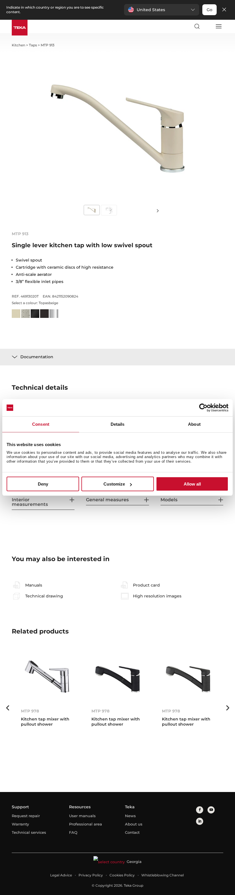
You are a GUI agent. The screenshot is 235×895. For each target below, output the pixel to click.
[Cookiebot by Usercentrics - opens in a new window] (203, 407)
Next (157, 210)
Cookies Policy (122, 875)
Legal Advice (61, 875)
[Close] (224, 10)
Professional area (85, 824)
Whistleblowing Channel (162, 875)
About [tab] (194, 424)
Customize (114, 484)
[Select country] (207, 26)
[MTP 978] (47, 678)
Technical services (29, 832)
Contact (132, 832)
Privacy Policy (91, 875)
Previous (7, 708)
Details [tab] (118, 424)
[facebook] (200, 810)
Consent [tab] (40, 424)
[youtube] (211, 810)
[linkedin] (200, 821)
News (130, 815)
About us (133, 824)
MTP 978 (30, 711)
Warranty (20, 824)
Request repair (26, 815)
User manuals (82, 815)
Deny (43, 484)
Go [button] (209, 9)
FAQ (73, 832)
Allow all (192, 484)
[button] (161, 10)
